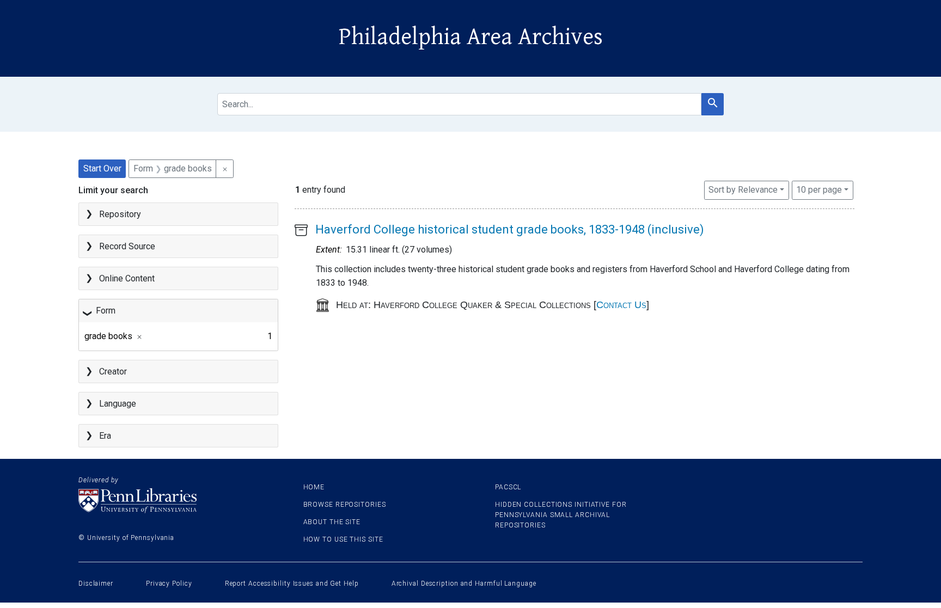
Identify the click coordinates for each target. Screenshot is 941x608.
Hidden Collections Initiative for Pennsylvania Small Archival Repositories (561, 515)
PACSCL (508, 487)
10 (819, 189)
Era (105, 436)
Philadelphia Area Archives (471, 37)
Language (117, 403)
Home (314, 487)
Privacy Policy (169, 583)
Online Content (127, 278)
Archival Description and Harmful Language (464, 583)
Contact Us (621, 304)
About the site (332, 522)
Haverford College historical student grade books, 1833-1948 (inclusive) (509, 229)
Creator (113, 371)
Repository (120, 214)
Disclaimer (95, 583)
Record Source (127, 246)
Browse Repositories (344, 504)
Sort (743, 190)
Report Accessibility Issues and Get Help (292, 583)
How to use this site (343, 539)
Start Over (102, 168)
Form (105, 310)
